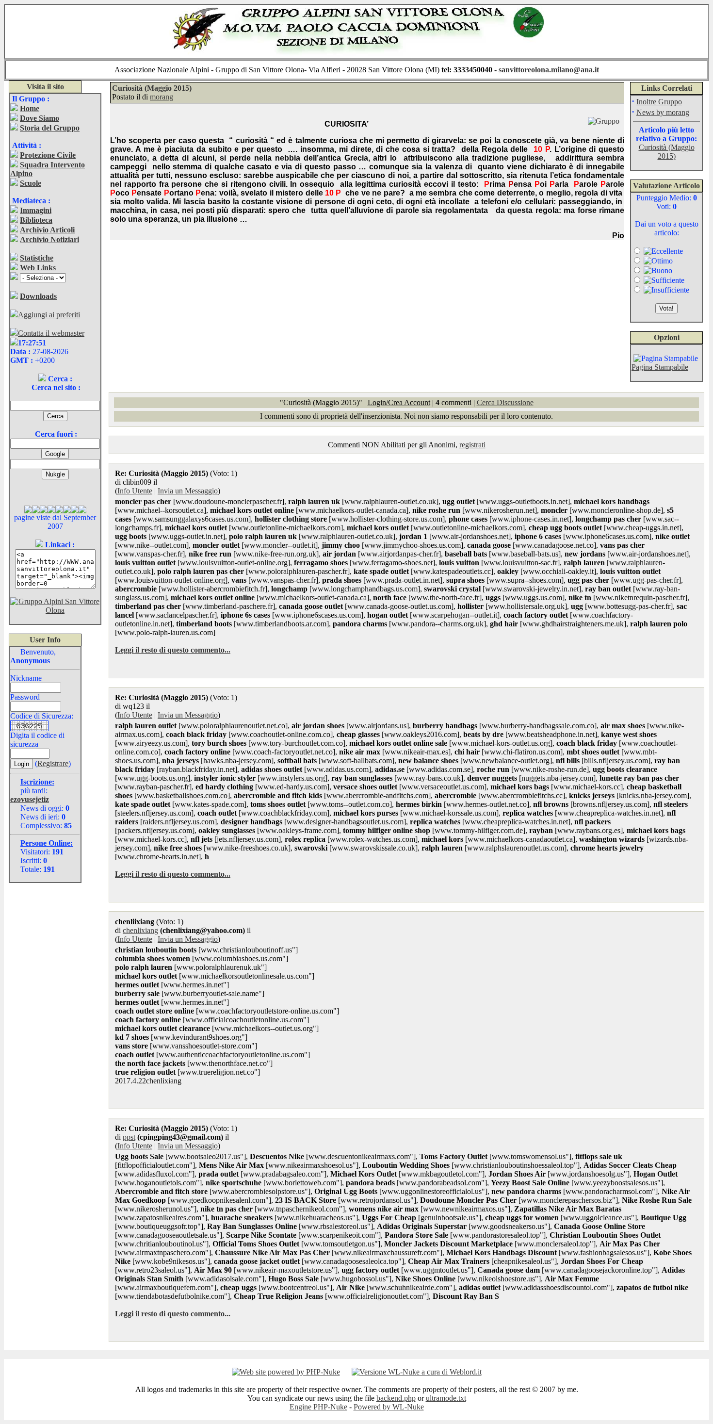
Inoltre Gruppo (659, 102)
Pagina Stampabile (660, 367)
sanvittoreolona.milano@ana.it (549, 69)
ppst (129, 1137)
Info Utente (134, 491)
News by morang (662, 112)
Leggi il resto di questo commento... (172, 650)
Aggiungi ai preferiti (49, 315)
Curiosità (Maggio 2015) (667, 151)
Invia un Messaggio (188, 491)
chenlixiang (140, 930)
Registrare (52, 763)
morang (161, 97)
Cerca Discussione (505, 402)
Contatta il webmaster (51, 333)
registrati (472, 445)
